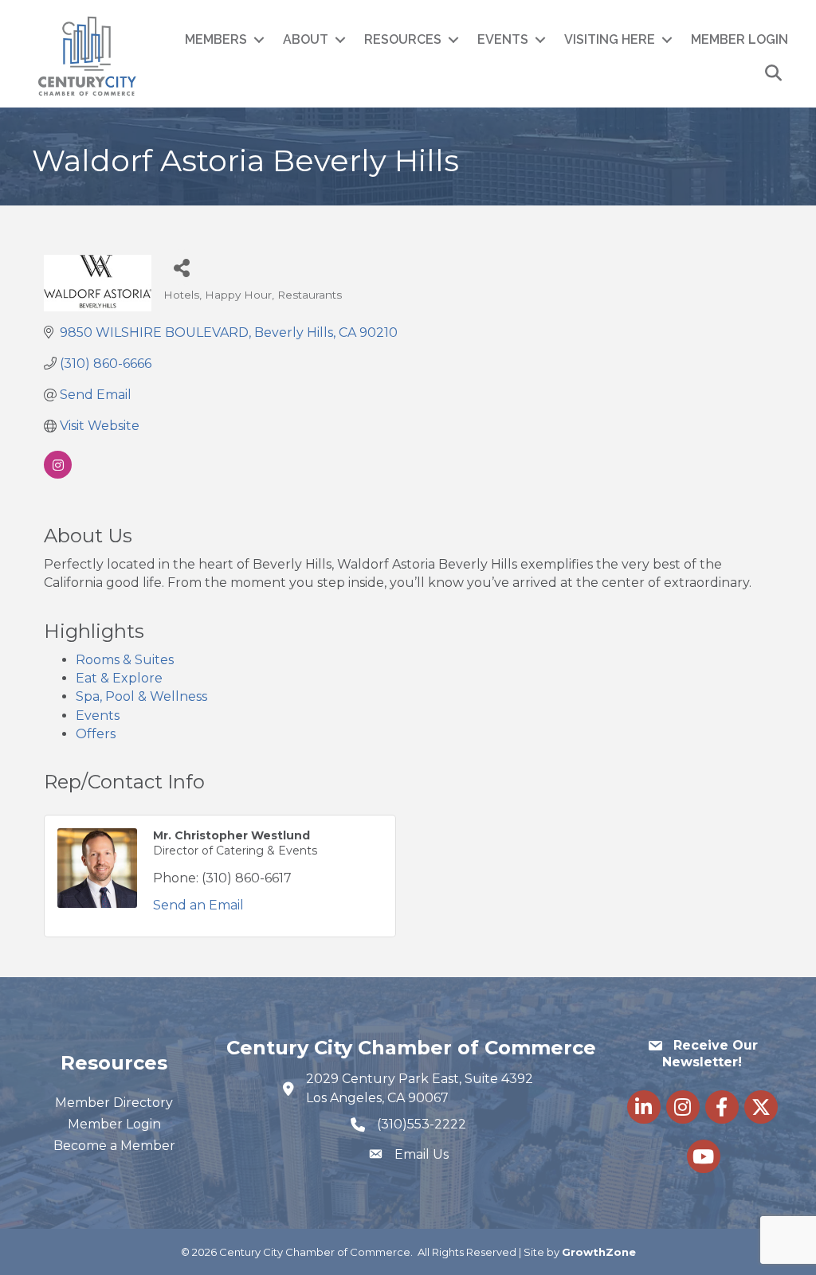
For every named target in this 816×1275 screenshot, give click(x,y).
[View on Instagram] (58, 474)
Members (216, 39)
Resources (402, 39)
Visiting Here (609, 39)
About (305, 39)
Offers (96, 733)
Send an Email (198, 905)
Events (502, 39)
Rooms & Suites (125, 659)
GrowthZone (599, 1252)
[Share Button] (181, 267)
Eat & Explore (119, 678)
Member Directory (114, 1102)
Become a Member (114, 1145)
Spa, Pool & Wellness (141, 696)
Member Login (739, 39)
